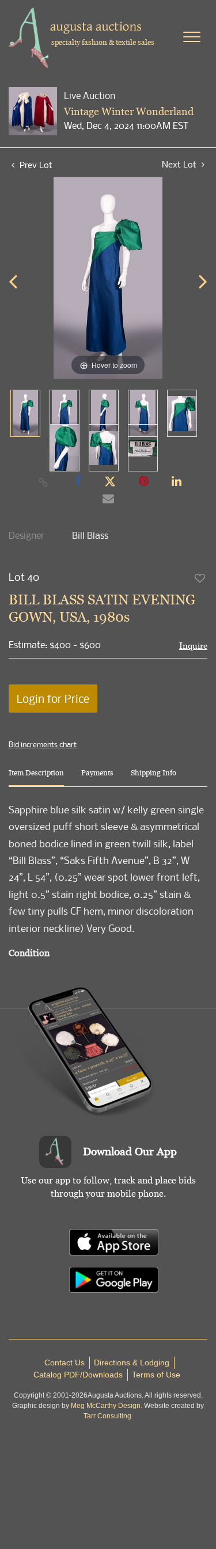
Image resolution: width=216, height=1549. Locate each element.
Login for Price (53, 698)
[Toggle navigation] (191, 37)
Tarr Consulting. (108, 1416)
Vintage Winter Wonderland (129, 111)
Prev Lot (34, 164)
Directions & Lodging (131, 1362)
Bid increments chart (43, 744)
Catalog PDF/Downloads (78, 1374)
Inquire (193, 646)
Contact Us (64, 1362)
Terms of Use (156, 1374)
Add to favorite (200, 578)
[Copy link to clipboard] (43, 482)
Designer (26, 535)
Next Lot (180, 164)
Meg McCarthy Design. (106, 1406)
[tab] (36, 777)
